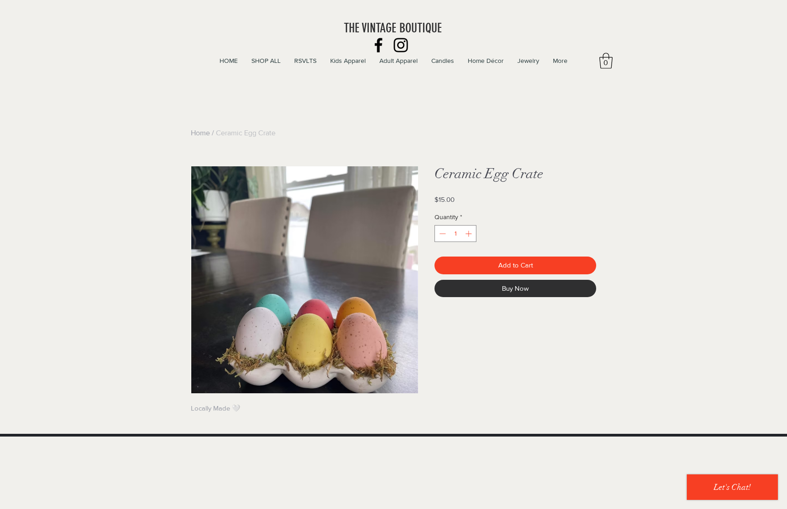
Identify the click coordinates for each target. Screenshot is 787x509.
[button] (606, 61)
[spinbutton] (455, 234)
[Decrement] (441, 234)
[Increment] (469, 234)
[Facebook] (378, 45)
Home (200, 133)
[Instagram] (400, 45)
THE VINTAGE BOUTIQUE (393, 28)
